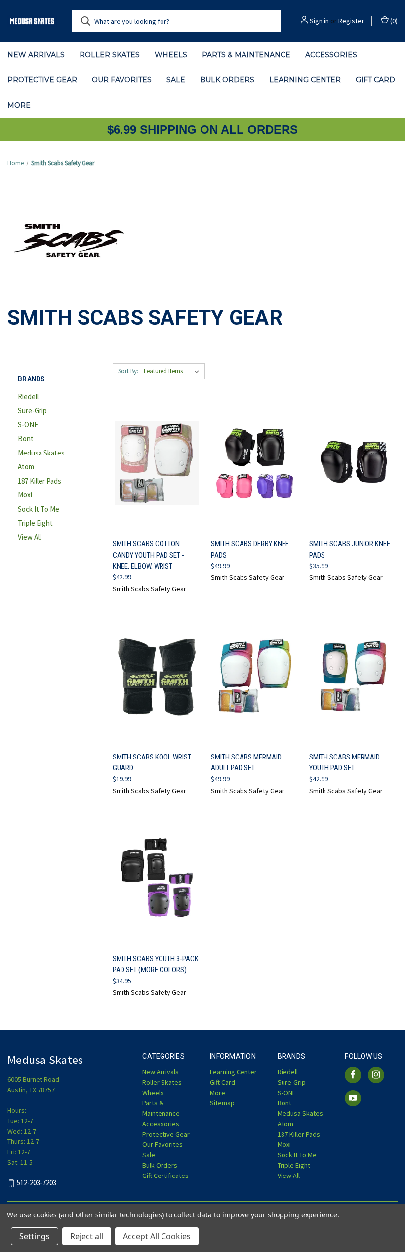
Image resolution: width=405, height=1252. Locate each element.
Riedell (28, 396)
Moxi (25, 494)
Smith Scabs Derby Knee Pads (250, 549)
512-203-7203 (36, 1182)
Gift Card (375, 80)
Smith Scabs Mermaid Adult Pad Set (246, 763)
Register (351, 20)
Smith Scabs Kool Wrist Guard (152, 763)
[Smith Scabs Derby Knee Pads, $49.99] (255, 463)
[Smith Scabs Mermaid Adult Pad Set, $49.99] (255, 675)
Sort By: (128, 371)
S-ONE (28, 424)
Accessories (331, 54)
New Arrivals (36, 54)
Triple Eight (35, 523)
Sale (175, 80)
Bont (26, 438)
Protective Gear (42, 80)
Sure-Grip (32, 410)
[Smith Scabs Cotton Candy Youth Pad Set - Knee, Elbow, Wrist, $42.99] (157, 463)
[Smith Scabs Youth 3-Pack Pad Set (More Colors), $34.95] (157, 877)
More (19, 105)
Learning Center (305, 80)
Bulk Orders (227, 80)
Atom (26, 466)
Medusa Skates (41, 452)
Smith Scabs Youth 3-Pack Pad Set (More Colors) (156, 964)
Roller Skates (110, 54)
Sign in (319, 20)
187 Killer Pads (39, 481)
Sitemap (222, 1103)
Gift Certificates (165, 1175)
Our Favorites (122, 80)
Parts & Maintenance (246, 54)
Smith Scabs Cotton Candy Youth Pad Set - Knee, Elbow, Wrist (148, 554)
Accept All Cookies (157, 1236)
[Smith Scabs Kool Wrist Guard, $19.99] (157, 675)
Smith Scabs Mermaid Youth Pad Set (344, 763)
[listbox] (173, 371)
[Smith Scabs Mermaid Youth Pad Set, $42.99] (353, 675)
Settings (34, 1236)
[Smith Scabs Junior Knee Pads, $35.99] (353, 463)
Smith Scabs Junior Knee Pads (349, 549)
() (393, 20)
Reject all (86, 1236)
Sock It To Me (38, 509)
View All (29, 537)
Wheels (171, 54)
